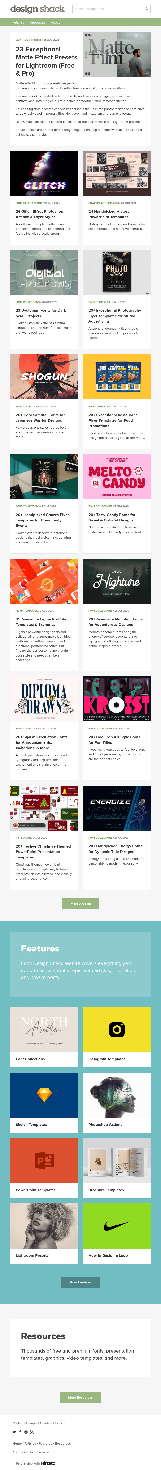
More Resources (80, 1397)
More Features (80, 1282)
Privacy (43, 1452)
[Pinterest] (26, 1432)
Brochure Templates (106, 1190)
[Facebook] (20, 1432)
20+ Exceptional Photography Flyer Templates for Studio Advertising (114, 316)
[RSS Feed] (32, 1432)
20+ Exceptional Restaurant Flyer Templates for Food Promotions (112, 420)
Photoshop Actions (29, 203)
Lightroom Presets (29, 39)
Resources (37, 22)
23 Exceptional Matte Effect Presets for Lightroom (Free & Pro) (46, 61)
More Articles (80, 904)
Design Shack (37, 9)
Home (17, 1443)
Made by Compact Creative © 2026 (38, 1423)
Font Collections (28, 302)
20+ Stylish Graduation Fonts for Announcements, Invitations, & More (42, 742)
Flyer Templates (99, 302)
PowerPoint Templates (103, 203)
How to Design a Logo (108, 1255)
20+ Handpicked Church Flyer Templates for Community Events (42, 520)
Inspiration (23, 838)
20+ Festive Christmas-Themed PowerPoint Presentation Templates (43, 852)
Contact (30, 1452)
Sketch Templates (31, 1124)
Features (45, 1443)
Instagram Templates (106, 1059)
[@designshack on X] (14, 1432)
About (55, 22)
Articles (18, 22)
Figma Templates (27, 610)
